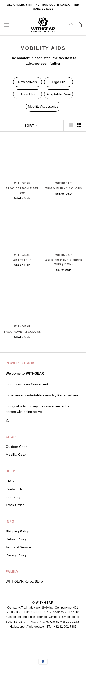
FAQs (10, 481)
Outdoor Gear (16, 447)
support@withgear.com (31, 626)
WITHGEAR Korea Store (24, 581)
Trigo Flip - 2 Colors (63, 188)
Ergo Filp (58, 82)
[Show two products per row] (79, 125)
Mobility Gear (16, 454)
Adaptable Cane (58, 94)
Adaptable (22, 260)
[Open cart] (80, 24)
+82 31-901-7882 (65, 626)
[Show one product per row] (71, 125)
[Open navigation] (6, 25)
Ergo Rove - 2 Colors (22, 331)
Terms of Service (18, 547)
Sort (30, 125)
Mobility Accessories (43, 106)
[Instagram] (7, 420)
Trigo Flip (28, 94)
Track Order (15, 505)
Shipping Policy (17, 531)
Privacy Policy (16, 555)
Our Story (13, 497)
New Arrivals (27, 82)
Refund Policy (16, 539)
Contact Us (14, 489)
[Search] (71, 25)
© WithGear (43, 602)
